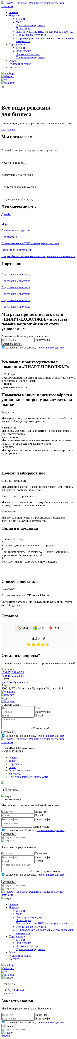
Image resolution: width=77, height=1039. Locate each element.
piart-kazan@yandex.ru (14, 682)
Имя (37, 707)
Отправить (8, 732)
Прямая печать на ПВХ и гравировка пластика (44, 31)
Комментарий (41, 728)
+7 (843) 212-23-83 (12, 675)
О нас (12, 60)
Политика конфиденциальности (28, 776)
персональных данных (50, 347)
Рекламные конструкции (31, 34)
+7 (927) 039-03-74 (12, 672)
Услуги (13, 15)
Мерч (19, 21)
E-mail (39, 715)
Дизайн (20, 18)
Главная (13, 12)
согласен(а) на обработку (35, 347)
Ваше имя (41, 811)
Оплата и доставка (20, 63)
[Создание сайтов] (2, 783)
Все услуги (8, 129)
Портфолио (16, 44)
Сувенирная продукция (30, 25)
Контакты (15, 67)
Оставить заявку (12, 343)
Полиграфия (23, 28)
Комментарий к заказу (46, 871)
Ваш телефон (43, 339)
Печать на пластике (28, 54)
